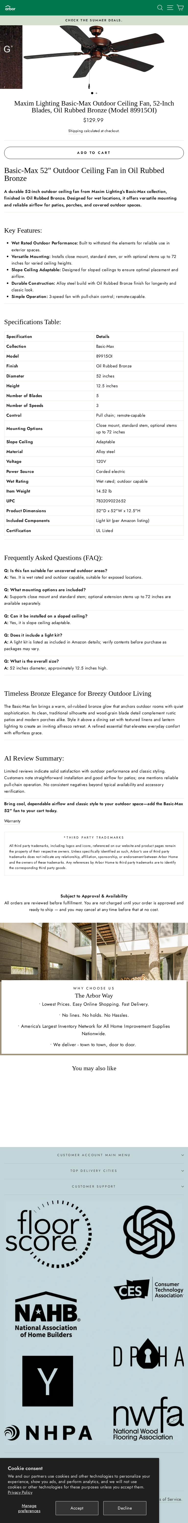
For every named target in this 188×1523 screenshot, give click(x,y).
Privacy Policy (20, 1492)
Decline (125, 1508)
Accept (76, 1508)
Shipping (75, 130)
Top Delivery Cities (94, 1170)
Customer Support (94, 1186)
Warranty (12, 821)
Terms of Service (166, 1499)
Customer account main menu (94, 1155)
